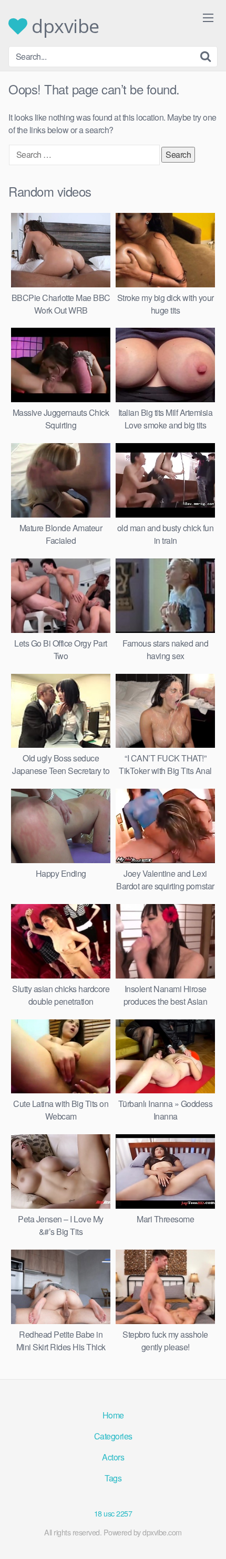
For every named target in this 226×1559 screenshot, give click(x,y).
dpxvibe (63, 26)
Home (113, 1415)
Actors (113, 1457)
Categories (113, 1436)
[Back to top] (207, 1536)
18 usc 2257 (113, 1513)
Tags (113, 1478)
